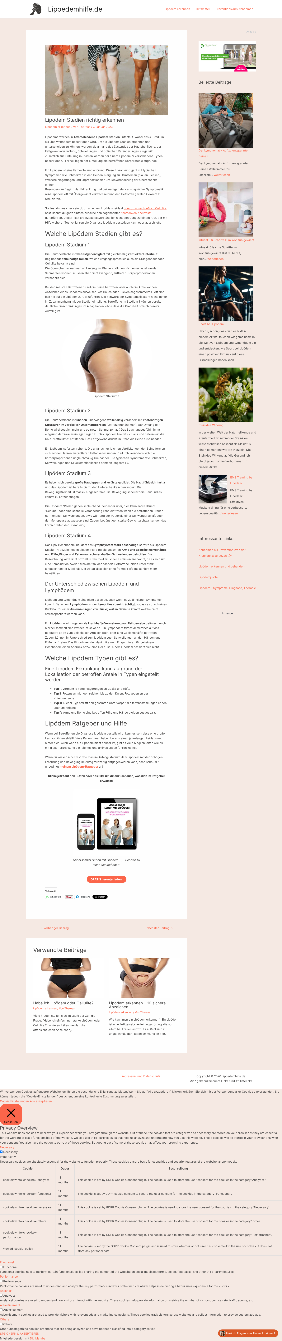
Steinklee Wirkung (211, 425)
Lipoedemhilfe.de (75, 9)
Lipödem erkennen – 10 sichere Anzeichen (137, 1005)
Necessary (10, 1152)
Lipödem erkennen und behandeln (222, 566)
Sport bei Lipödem (211, 324)
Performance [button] (9, 1276)
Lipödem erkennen (177, 9)
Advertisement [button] (10, 1305)
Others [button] (4, 1319)
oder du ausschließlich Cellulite (145, 208)
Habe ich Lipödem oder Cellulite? (63, 1003)
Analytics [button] (6, 1291)
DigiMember (38, 1338)
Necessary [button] (7, 1147)
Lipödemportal (208, 577)
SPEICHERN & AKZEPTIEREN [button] (19, 1333)
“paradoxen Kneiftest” (136, 213)
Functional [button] (7, 1262)
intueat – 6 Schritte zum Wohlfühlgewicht (226, 240)
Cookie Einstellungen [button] (14, 1101)
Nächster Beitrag (160, 928)
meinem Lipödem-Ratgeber (79, 766)
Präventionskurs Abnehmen (234, 9)
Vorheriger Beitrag (54, 928)
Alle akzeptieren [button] (41, 1101)
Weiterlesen (222, 175)
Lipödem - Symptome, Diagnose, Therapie (227, 588)
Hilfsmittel (203, 9)
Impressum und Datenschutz (140, 1076)
